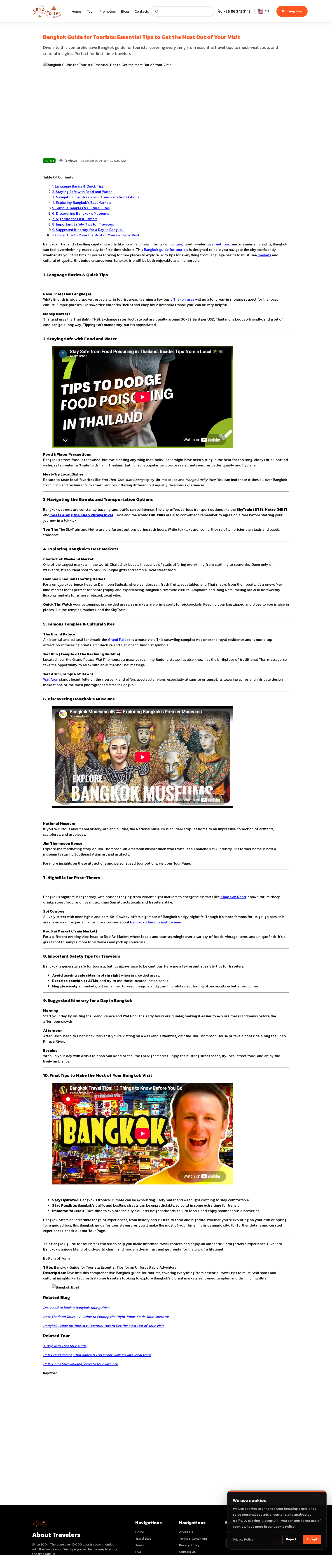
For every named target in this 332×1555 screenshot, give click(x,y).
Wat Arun (50, 679)
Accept (311, 1539)
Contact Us (187, 1551)
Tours (139, 1545)
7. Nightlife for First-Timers (74, 218)
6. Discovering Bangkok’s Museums (80, 213)
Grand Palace (118, 639)
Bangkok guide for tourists (165, 249)
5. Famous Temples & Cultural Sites (81, 208)
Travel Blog (143, 1538)
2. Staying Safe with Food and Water (82, 191)
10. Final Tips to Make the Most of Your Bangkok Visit (95, 235)
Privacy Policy (243, 1539)
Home (139, 1532)
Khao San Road (233, 896)
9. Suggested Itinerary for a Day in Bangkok (88, 229)
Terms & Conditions (193, 1538)
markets (264, 255)
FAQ (138, 1551)
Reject (291, 1539)
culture (176, 244)
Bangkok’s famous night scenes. (156, 922)
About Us (186, 1532)
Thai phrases (183, 299)
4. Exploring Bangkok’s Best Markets (81, 202)
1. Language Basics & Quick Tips (78, 186)
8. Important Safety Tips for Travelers (83, 224)
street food (220, 244)
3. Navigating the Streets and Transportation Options (95, 197)
